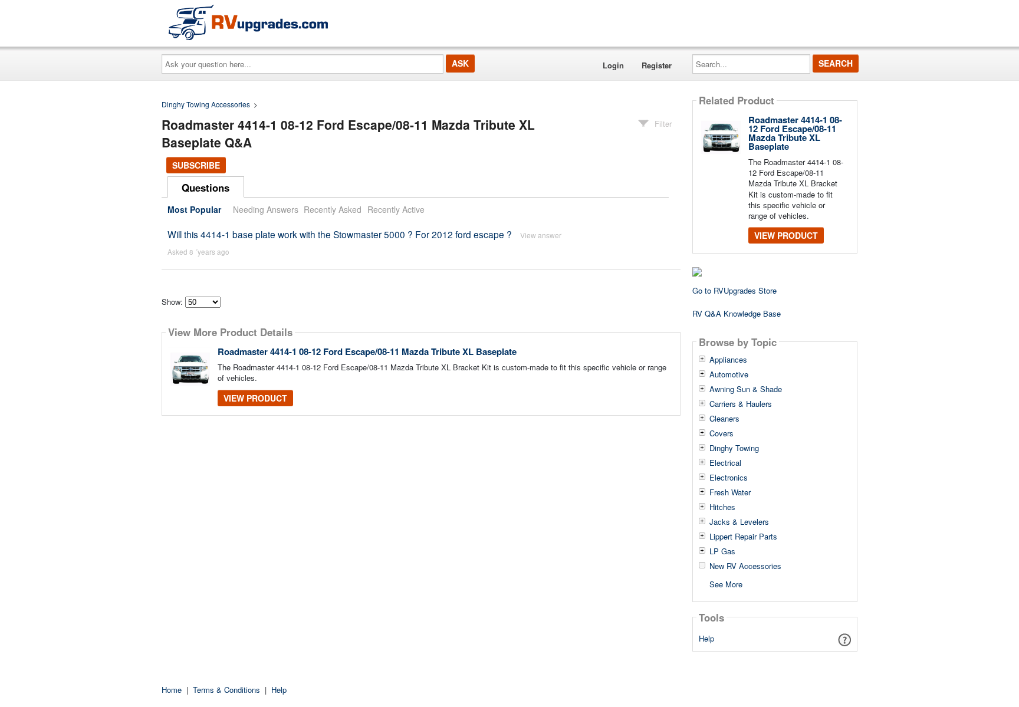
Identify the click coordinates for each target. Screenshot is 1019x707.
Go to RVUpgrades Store (734, 290)
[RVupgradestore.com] (248, 22)
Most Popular (194, 209)
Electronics (728, 477)
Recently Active (396, 209)
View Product (255, 398)
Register (657, 65)
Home (172, 689)
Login (613, 65)
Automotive (728, 374)
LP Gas (722, 551)
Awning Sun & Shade (745, 389)
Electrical (725, 463)
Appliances (728, 360)
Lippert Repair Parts (743, 536)
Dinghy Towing (734, 448)
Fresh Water (730, 492)
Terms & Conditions (226, 689)
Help (706, 638)
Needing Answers (265, 209)
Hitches (722, 507)
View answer (540, 235)
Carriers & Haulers (740, 404)
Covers (721, 433)
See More (725, 583)
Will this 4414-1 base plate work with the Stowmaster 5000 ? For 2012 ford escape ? (339, 234)
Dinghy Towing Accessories (206, 104)
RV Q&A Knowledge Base (736, 313)
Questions (205, 187)
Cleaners (724, 419)
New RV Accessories (745, 566)
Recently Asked (332, 209)
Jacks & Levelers (739, 522)
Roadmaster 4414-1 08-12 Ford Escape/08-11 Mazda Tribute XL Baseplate (367, 351)
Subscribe (196, 165)
